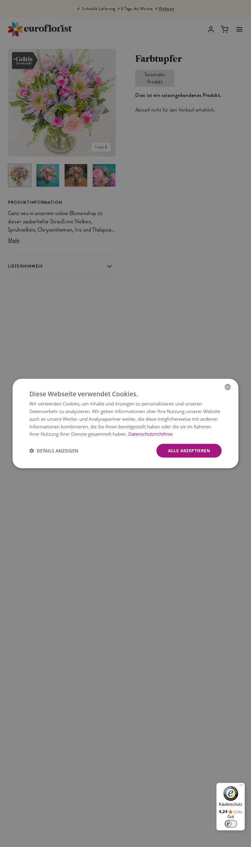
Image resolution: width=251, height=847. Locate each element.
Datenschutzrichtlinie (150, 434)
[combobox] (228, 387)
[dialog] (125, 423)
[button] (53, 450)
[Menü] (241, 786)
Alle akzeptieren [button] (189, 450)
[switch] (231, 823)
